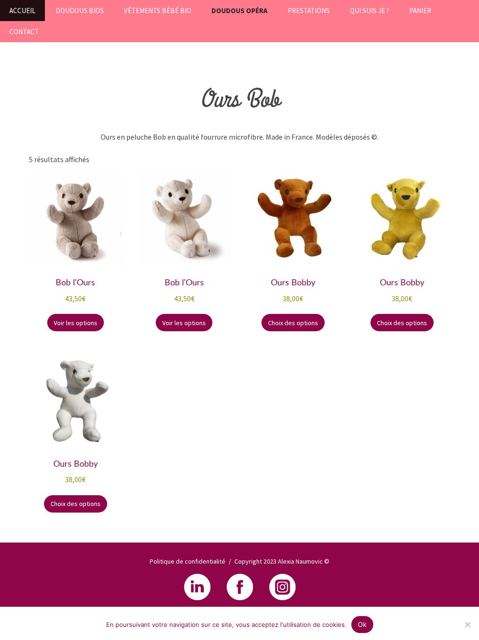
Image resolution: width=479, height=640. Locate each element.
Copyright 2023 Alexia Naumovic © (281, 561)
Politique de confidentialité (187, 561)
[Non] (467, 624)
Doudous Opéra (239, 10)
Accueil (22, 10)
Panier (420, 10)
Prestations (309, 10)
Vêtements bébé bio (157, 10)
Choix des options (293, 323)
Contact (24, 31)
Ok (362, 624)
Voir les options (75, 323)
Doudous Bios (80, 10)
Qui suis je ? (369, 10)
